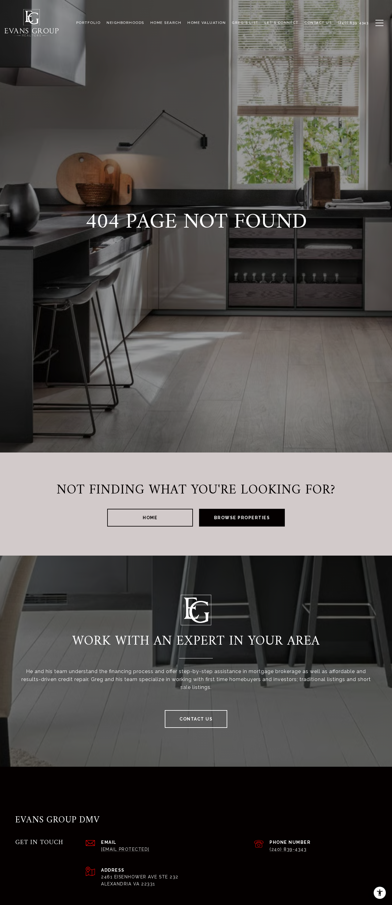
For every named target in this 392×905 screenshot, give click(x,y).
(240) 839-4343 (288, 849)
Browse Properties (242, 517)
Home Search (166, 22)
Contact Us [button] (196, 719)
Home (150, 517)
